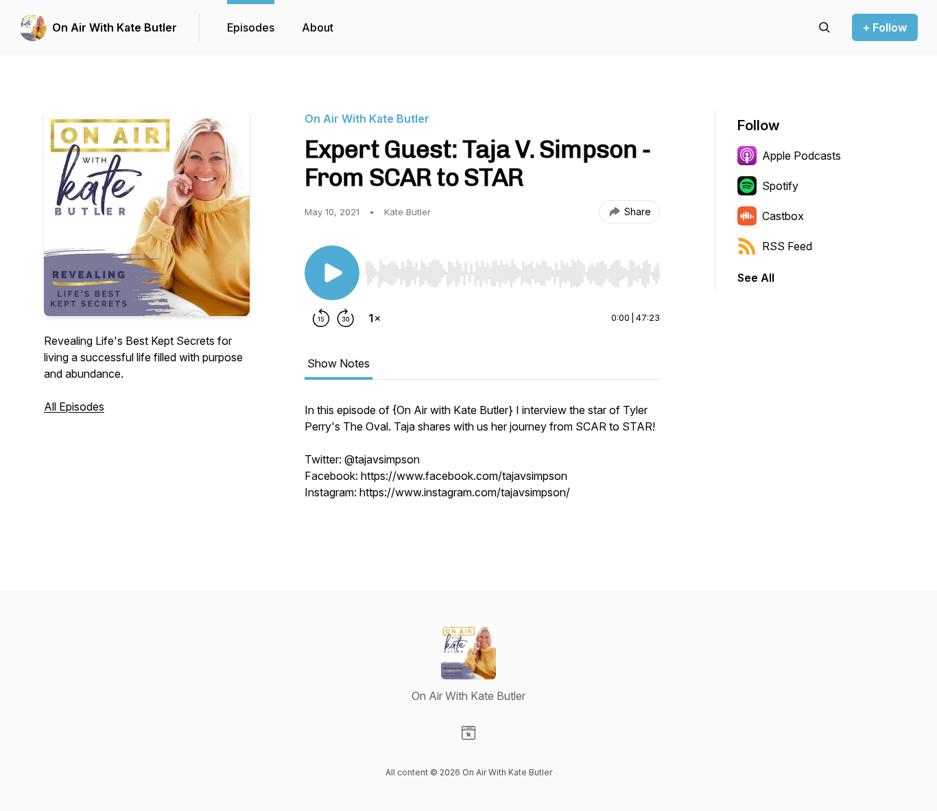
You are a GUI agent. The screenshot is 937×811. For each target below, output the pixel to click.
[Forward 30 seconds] (345, 318)
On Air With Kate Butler (114, 27)
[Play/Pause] (332, 272)
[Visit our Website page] (468, 733)
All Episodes (74, 406)
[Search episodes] (824, 27)
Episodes (250, 27)
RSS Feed (787, 246)
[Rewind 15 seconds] (321, 318)
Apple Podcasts (801, 155)
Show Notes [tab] (338, 363)
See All (755, 278)
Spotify (780, 186)
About (317, 27)
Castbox (783, 216)
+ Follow (885, 27)
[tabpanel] (482, 458)
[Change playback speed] (374, 318)
